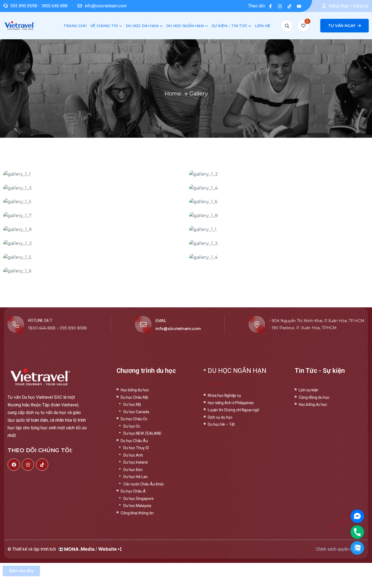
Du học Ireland (135, 462)
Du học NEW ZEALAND (142, 433)
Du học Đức (133, 469)
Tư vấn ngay (342, 25)
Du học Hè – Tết (221, 424)
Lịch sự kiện (308, 390)
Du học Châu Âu (134, 441)
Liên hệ (262, 25)
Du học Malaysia (137, 505)
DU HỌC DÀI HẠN (142, 25)
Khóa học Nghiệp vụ (224, 395)
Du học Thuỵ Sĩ (136, 448)
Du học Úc (131, 426)
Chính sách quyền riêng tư (340, 549)
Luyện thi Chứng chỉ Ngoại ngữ (233, 410)
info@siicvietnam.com (106, 5)
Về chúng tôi (104, 25)
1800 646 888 (54, 5)
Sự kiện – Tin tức (229, 25)
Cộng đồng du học (314, 397)
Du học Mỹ (132, 404)
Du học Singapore (138, 498)
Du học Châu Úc (134, 419)
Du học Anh (133, 455)
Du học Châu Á (133, 491)
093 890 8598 (24, 5)
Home (172, 93)
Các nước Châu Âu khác (143, 484)
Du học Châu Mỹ (134, 397)
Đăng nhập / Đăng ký (349, 5)
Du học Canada (136, 412)
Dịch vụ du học (220, 417)
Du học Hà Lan (135, 477)
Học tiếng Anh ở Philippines (231, 403)
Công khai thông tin (137, 513)
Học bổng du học (135, 390)
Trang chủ (75, 25)
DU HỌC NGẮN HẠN (185, 25)
